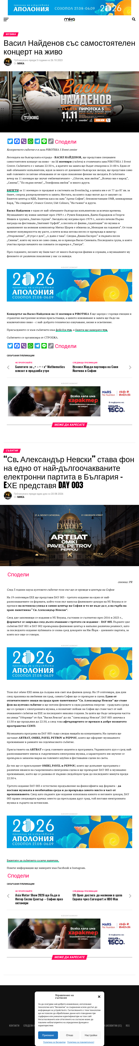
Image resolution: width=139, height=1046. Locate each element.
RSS (128, 1025)
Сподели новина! (32, 1025)
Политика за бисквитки (54, 1042)
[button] (99, 996)
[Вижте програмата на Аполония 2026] (69, 14)
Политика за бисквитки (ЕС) (107, 1025)
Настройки (91, 1035)
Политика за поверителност (80, 1042)
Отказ (69, 1035)
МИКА (20, 63)
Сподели (65, 141)
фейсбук (64, 330)
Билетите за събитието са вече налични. (33, 860)
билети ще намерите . (91, 330)
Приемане (48, 1035)
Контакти (14, 1025)
